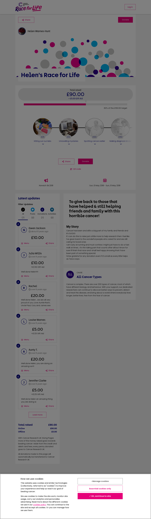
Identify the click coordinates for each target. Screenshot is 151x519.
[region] (75, 496)
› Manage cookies (100, 481)
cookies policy (39, 504)
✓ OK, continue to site (100, 496)
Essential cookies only (100, 488)
